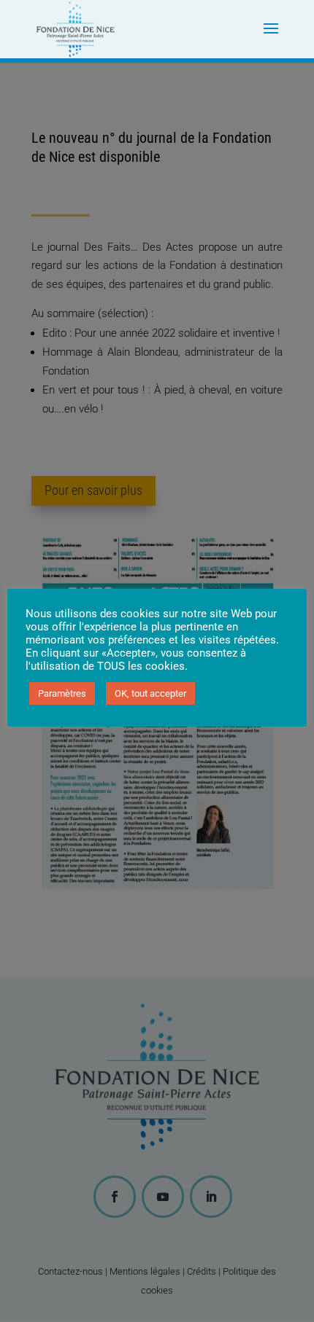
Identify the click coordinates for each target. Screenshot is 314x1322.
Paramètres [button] (62, 693)
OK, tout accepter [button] (150, 693)
